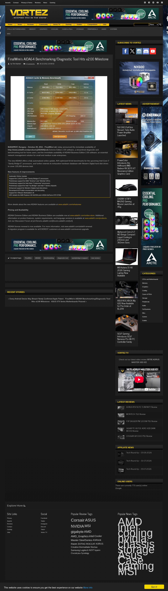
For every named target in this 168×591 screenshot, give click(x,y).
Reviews (38, 2)
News (45, 2)
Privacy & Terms (26, 2)
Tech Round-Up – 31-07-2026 (139, 460)
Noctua (94, 547)
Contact (16, 2)
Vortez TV (44, 532)
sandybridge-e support (80, 258)
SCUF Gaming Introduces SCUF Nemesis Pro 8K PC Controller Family (126, 337)
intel (91, 536)
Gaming (52, 2)
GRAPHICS (43, 29)
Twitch (43, 529)
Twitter (43, 521)
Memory (145, 283)
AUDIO (104, 29)
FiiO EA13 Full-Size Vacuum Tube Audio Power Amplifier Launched (126, 131)
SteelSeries (85, 540)
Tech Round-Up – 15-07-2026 (138, 469)
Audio (144, 305)
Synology (85, 553)
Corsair (78, 520)
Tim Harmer (17, 64)
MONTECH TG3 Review (135, 414)
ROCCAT (90, 544)
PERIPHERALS (93, 29)
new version (95, 258)
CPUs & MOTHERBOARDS (16, 29)
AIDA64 (37, 258)
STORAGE (80, 29)
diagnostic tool (63, 258)
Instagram (44, 524)
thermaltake (84, 547)
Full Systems (146, 309)
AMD (87, 531)
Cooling (144, 290)
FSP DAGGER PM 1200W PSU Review (141, 421)
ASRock (97, 540)
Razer (74, 544)
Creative (75, 547)
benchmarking (49, 258)
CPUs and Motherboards (150, 279)
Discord (43, 526)
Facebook (44, 518)
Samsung (75, 550)
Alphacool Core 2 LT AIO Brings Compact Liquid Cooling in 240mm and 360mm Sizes (126, 237)
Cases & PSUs (147, 294)
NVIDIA (77, 526)
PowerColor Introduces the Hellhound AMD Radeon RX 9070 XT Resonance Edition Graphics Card (126, 166)
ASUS (90, 520)
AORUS (99, 544)
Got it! (154, 586)
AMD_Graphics (80, 536)
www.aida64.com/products (96, 218)
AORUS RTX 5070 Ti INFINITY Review (141, 407)
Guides (144, 320)
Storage (144, 298)
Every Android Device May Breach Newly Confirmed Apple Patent (37, 299)
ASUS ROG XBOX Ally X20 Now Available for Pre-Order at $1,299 (126, 304)
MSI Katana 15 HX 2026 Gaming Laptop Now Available (125, 271)
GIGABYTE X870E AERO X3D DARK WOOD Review (141, 429)
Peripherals (145, 302)
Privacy (9, 518)
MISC (9, 34)
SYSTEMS (113, 29)
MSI (88, 526)
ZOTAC (82, 544)
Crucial (74, 553)
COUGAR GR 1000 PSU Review (139, 436)
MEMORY (32, 29)
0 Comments (30, 64)
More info (87, 587)
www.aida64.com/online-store (82, 215)
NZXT (91, 550)
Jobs (8, 532)
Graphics (145, 287)
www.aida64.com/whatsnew (69, 204)
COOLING (54, 29)
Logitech (84, 550)
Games (144, 316)
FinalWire (28, 258)
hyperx (97, 550)
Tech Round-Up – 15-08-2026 (139, 452)
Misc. (144, 313)
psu (79, 553)
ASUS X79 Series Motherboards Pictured (68, 301)
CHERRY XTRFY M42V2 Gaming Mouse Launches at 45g (125, 203)
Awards (7, 2)
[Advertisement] (59, 273)
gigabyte (77, 532)
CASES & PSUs (67, 29)
